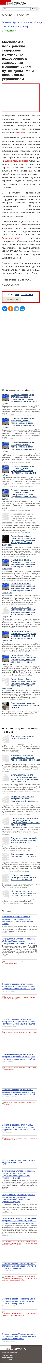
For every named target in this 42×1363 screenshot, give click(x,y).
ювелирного (22, 132)
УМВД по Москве (24, 294)
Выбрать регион (7, 1357)
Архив (16, 22)
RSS (10, 1360)
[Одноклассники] (10, 308)
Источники (26, 22)
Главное (6, 22)
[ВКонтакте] (5, 308)
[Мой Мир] (22, 308)
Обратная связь (7, 1355)
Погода (38, 22)
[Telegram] (16, 308)
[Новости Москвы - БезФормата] (13, 3)
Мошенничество (11, 238)
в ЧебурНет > (9, 30)
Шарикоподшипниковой (17, 161)
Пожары (26, 26)
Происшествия (11, 26)
